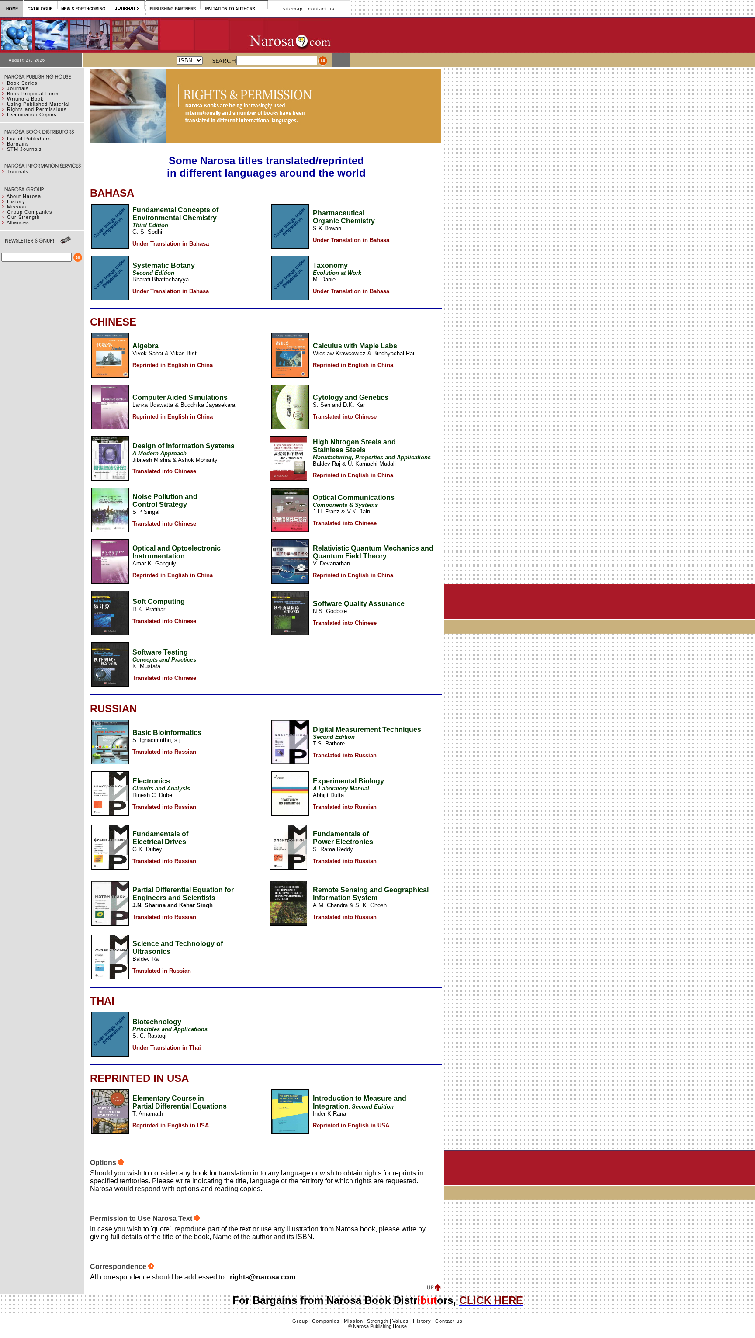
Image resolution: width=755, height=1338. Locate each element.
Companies (326, 1321)
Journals (18, 88)
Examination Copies (32, 114)
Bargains (18, 143)
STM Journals (24, 149)
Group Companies (29, 212)
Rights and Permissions (37, 109)
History (16, 201)
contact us (321, 8)
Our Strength (23, 217)
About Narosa (24, 196)
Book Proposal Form (33, 93)
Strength (377, 1321)
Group (300, 1321)
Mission (16, 206)
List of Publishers (29, 138)
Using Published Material (38, 104)
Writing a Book (25, 98)
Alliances (18, 222)
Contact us (449, 1321)
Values (400, 1321)
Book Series (22, 83)
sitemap (293, 8)
